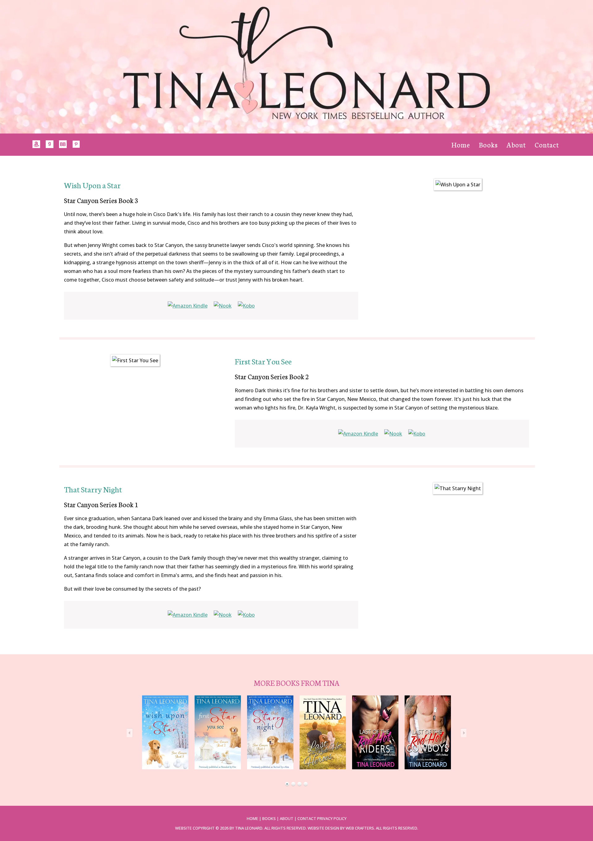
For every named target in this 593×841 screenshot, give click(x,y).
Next (461, 732)
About (516, 144)
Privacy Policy (332, 818)
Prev (132, 732)
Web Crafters (360, 828)
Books (488, 144)
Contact (547, 144)
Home (460, 144)
